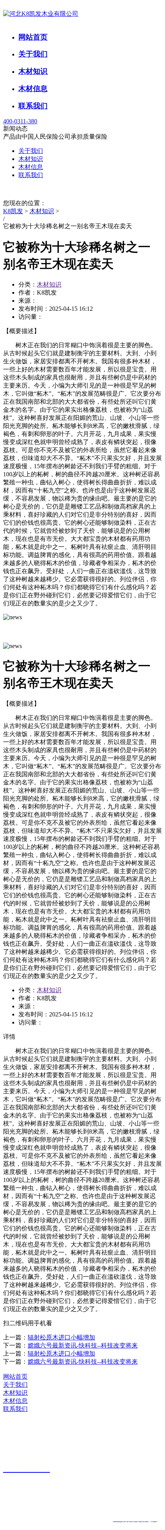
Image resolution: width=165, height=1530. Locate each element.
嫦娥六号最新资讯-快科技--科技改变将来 (83, 1345)
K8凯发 (13, 211)
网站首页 (33, 37)
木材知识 (33, 71)
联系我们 (33, 106)
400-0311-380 (20, 121)
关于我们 (33, 54)
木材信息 (33, 89)
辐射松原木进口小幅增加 (61, 1337)
